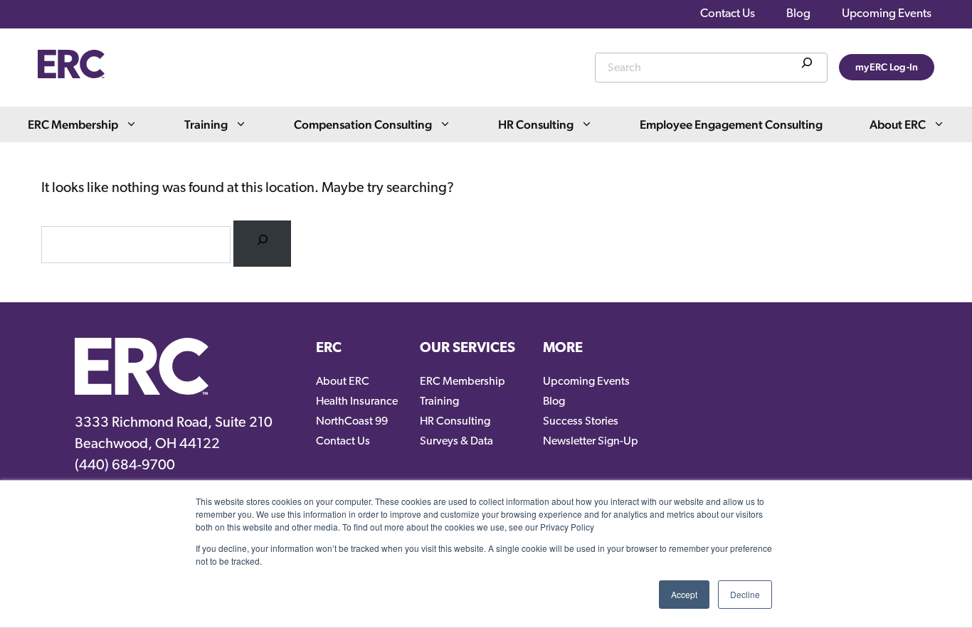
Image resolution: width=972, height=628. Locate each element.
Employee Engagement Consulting (731, 124)
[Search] (807, 65)
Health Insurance (357, 402)
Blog (798, 14)
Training (206, 124)
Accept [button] (684, 594)
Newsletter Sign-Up (590, 441)
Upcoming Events (886, 14)
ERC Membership (73, 124)
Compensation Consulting (363, 124)
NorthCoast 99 (352, 421)
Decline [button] (745, 594)
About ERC (898, 124)
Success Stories (580, 421)
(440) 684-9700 (125, 466)
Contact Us (727, 14)
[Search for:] (262, 243)
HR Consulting (536, 124)
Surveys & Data (456, 441)
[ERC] (71, 75)
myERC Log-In (886, 67)
